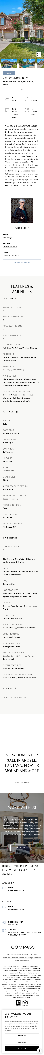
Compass (24, 968)
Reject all (22, 1036)
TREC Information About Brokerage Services (22, 958)
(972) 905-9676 (10, 246)
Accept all (22, 1048)
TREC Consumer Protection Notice (22, 955)
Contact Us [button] (22, 848)
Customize (22, 1042)
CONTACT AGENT (22, 263)
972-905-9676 (13, 925)
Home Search (22, 782)
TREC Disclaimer (22, 961)
